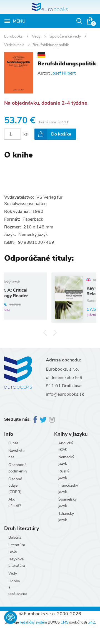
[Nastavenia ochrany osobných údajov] (10, 617)
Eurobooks (14, 36)
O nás (13, 443)
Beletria (14, 537)
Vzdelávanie (15, 45)
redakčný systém (33, 622)
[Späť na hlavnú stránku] (50, 7)
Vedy (37, 36)
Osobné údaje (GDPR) (15, 485)
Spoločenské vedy (66, 36)
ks (25, 134)
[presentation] (45, 332)
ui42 (91, 622)
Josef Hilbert (63, 73)
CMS (64, 622)
